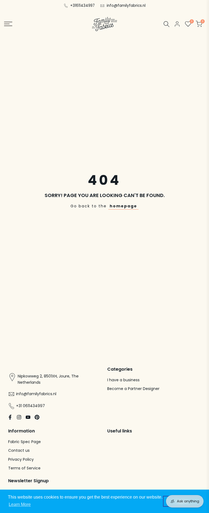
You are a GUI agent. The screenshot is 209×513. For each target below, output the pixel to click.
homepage (123, 206)
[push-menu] (8, 24)
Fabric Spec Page (24, 441)
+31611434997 (82, 5)
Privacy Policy (21, 459)
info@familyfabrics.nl (126, 5)
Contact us (19, 450)
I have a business (123, 380)
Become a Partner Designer (133, 388)
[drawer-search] (167, 24)
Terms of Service (24, 468)
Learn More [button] (20, 504)
